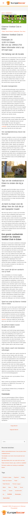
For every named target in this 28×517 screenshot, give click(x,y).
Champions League (7, 477)
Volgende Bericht (14, 429)
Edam (3, 31)
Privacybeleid (14, 508)
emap (23, 506)
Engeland (16, 477)
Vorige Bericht (14, 425)
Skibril (4, 487)
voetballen (4, 126)
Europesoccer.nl (16, 506)
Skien (9, 487)
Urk (3, 494)
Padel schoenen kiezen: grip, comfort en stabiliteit (14, 462)
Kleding (23, 477)
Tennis (21, 487)
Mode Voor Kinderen (7, 480)
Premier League (16, 483)
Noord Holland (9, 31)
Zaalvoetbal (6, 498)
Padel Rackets (6, 483)
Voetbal (9, 494)
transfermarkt (18, 490)
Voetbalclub (16, 31)
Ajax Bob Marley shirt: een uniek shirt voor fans (13, 460)
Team (15, 487)
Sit (21, 506)
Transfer (10, 490)
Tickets (4, 490)
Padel (15, 480)
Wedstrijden (18, 494)
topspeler (4, 319)
